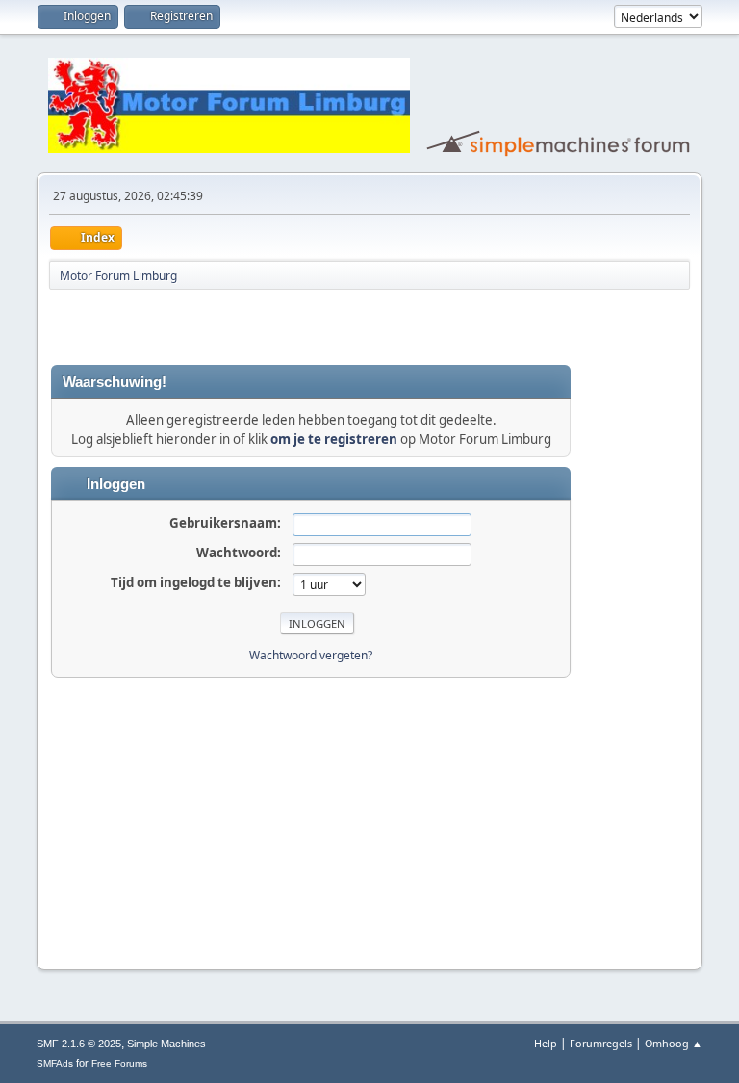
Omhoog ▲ (673, 1043)
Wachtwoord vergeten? (310, 655)
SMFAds (55, 1063)
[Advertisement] (276, 327)
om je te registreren (333, 439)
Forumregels (601, 1043)
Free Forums (119, 1063)
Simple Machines (166, 1043)
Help (545, 1043)
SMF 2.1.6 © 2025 (79, 1043)
